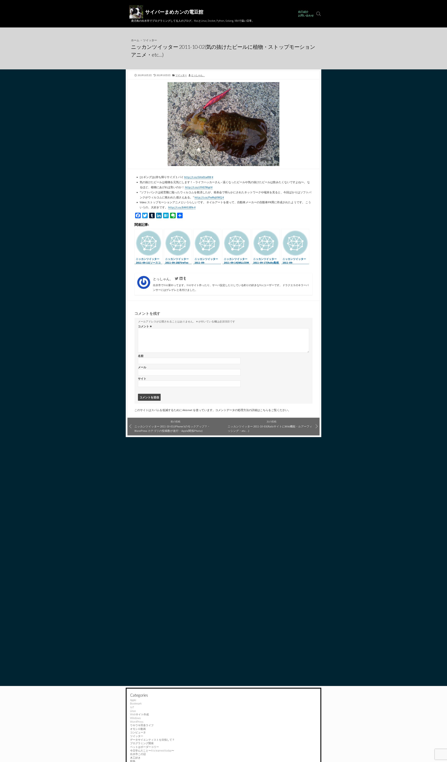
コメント (145, 326)
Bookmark (136, 703)
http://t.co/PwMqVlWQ (208, 197)
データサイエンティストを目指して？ (152, 739)
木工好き (135, 757)
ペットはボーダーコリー (144, 746)
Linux (133, 710)
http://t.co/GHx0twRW (197, 177)
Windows (135, 718)
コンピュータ (138, 732)
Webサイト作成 (139, 714)
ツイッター (150, 40)
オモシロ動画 (138, 728)
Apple (133, 700)
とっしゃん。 (198, 75)
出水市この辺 (138, 754)
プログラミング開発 (142, 743)
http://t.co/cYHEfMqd (198, 187)
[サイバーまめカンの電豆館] (136, 12)
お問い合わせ (306, 15)
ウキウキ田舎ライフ (142, 725)
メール (142, 367)
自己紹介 (303, 11)
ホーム (135, 40)
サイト (142, 378)
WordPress (136, 721)
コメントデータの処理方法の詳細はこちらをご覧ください (251, 410)
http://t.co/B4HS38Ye (181, 207)
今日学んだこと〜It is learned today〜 (152, 750)
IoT (132, 707)
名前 (141, 356)
